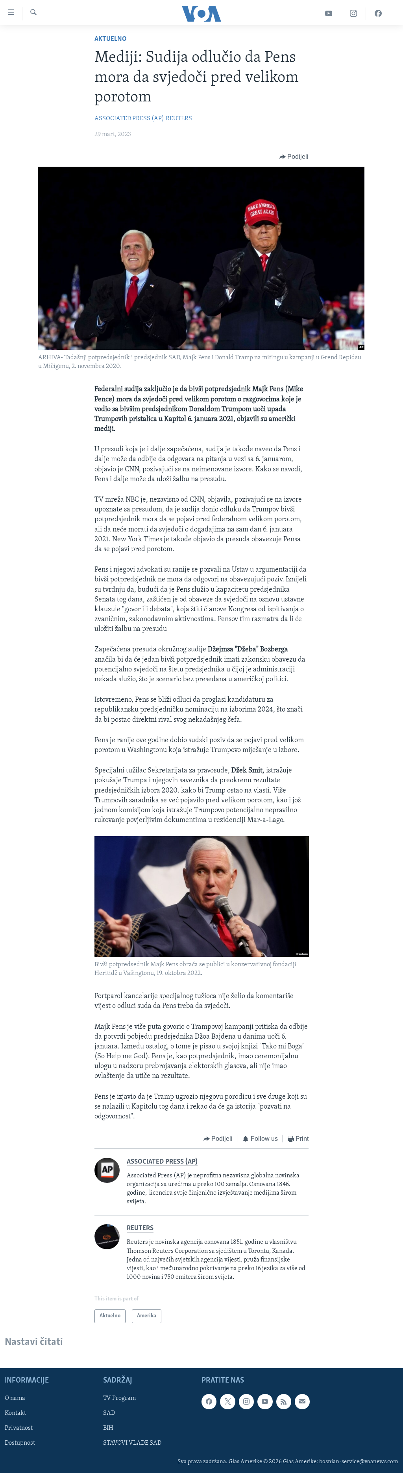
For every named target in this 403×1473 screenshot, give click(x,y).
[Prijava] (302, 1401)
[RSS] (283, 1401)
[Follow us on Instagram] (246, 1401)
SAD (109, 1413)
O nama (15, 1398)
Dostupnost (20, 1443)
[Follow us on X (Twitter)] (227, 1401)
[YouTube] (328, 13)
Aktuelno (110, 39)
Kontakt (15, 1413)
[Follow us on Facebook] (209, 1401)
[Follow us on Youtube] (264, 1401)
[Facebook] (378, 13)
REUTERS (179, 119)
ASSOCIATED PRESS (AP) (129, 119)
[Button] (294, 157)
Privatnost (19, 1428)
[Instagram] (353, 13)
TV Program (119, 1398)
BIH (108, 1428)
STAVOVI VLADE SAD (132, 1443)
